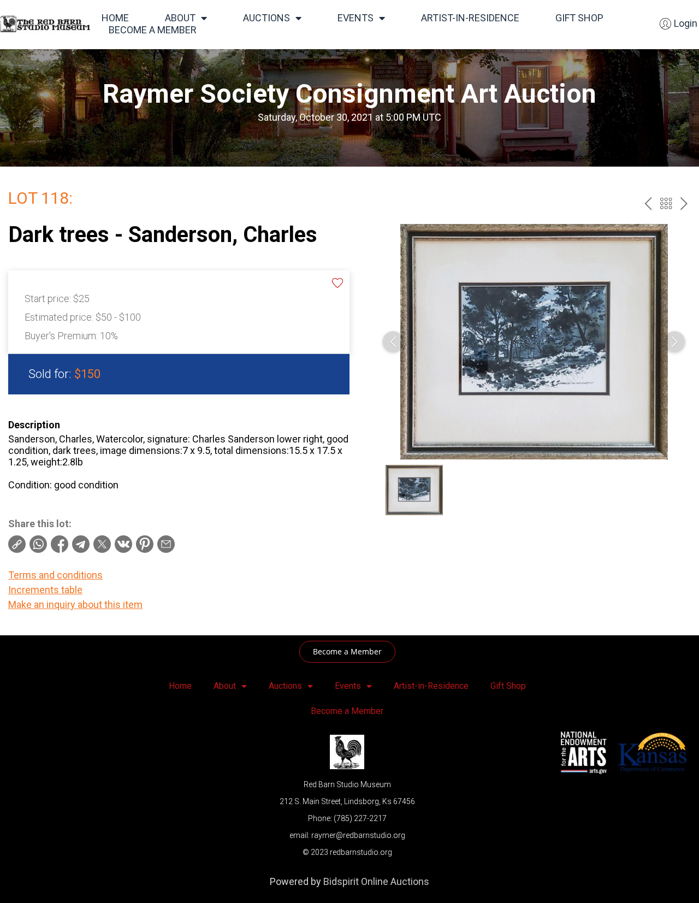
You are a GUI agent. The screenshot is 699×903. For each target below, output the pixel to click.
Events (355, 17)
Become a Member (153, 30)
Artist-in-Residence (470, 17)
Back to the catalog (666, 203)
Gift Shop (579, 17)
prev (648, 203)
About (180, 17)
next (684, 203)
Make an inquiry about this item (75, 604)
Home (115, 17)
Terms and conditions (55, 575)
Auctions (266, 17)
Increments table (45, 589)
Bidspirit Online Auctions (376, 881)
